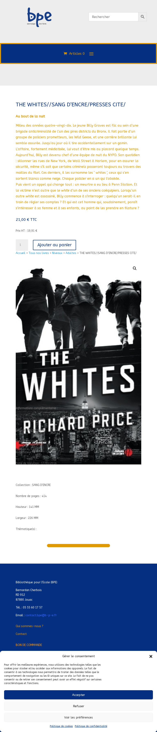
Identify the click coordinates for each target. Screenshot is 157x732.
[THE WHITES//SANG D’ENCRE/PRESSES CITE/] (39, 44)
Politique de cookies (61, 726)
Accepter (78, 695)
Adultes (71, 253)
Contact (21, 634)
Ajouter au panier (54, 245)
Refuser (78, 706)
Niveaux (57, 253)
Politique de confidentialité (91, 726)
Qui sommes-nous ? (29, 626)
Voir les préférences (78, 717)
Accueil (20, 253)
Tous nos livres (39, 253)
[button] (151, 656)
